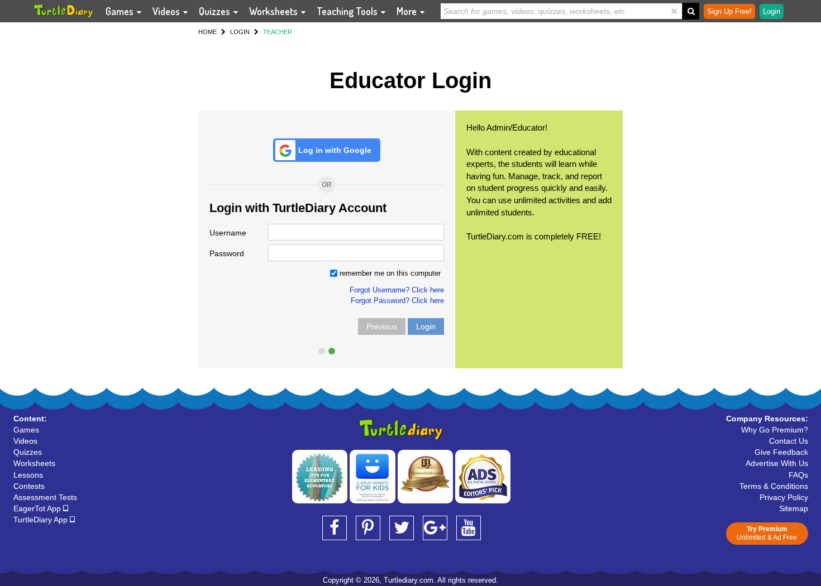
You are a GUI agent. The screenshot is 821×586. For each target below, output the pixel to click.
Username (227, 232)
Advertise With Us (777, 463)
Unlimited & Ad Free (767, 533)
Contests (29, 486)
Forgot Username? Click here (397, 290)
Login (426, 326)
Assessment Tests (45, 497)
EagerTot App (38, 508)
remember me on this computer (389, 273)
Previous (381, 326)
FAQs (798, 474)
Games (121, 11)
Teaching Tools (348, 11)
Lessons (28, 474)
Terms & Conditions (773, 486)
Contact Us (788, 440)
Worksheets (274, 11)
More (408, 11)
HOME (207, 31)
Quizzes (215, 11)
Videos (167, 11)
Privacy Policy (784, 497)
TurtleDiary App (41, 519)
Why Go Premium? (774, 429)
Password (226, 253)
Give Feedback (781, 452)
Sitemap (793, 508)
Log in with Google (334, 150)
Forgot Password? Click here (397, 300)
